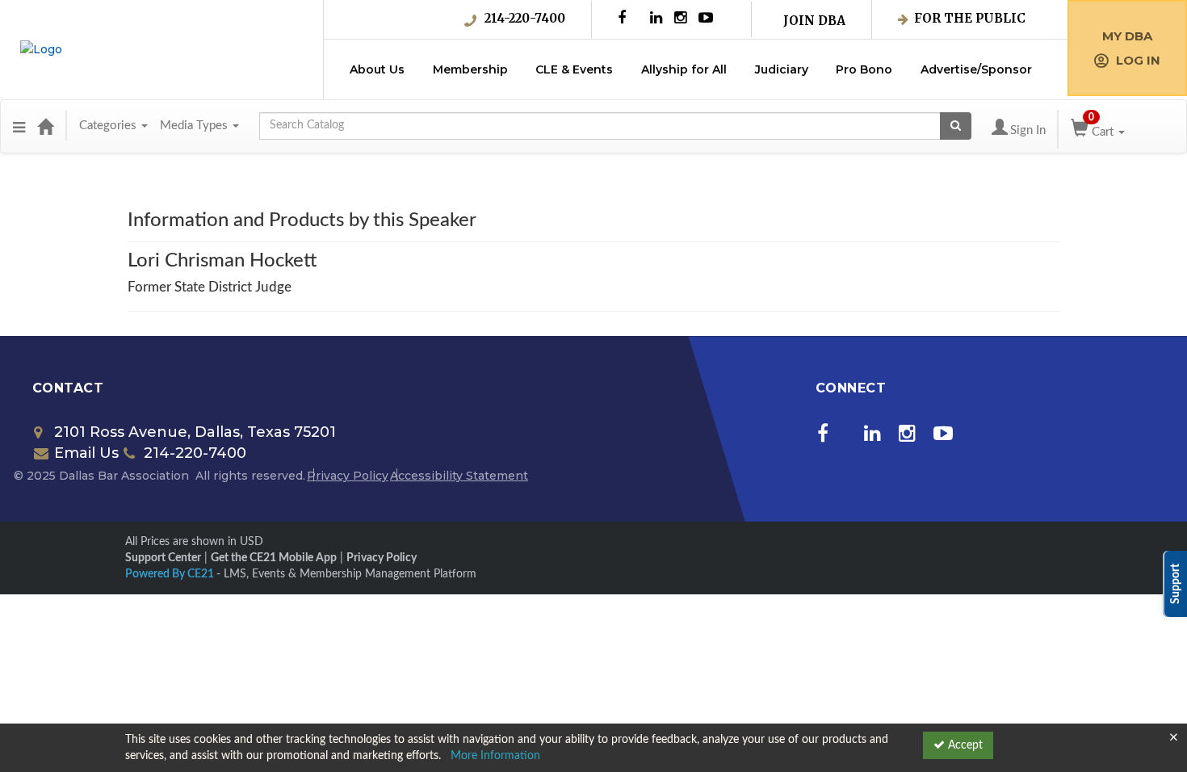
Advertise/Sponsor (976, 69)
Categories (109, 126)
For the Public (970, 18)
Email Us (86, 453)
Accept (964, 745)
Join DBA (814, 20)
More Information (495, 756)
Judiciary (781, 69)
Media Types (195, 126)
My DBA (1127, 36)
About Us (377, 69)
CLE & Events (574, 69)
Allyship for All (684, 69)
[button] (19, 126)
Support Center (163, 558)
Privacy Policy (347, 475)
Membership (470, 69)
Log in (1138, 60)
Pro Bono (864, 69)
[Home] (45, 126)
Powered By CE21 (170, 574)
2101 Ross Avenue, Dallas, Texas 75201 (195, 432)
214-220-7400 (524, 18)
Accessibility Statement (459, 475)
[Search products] (955, 126)
